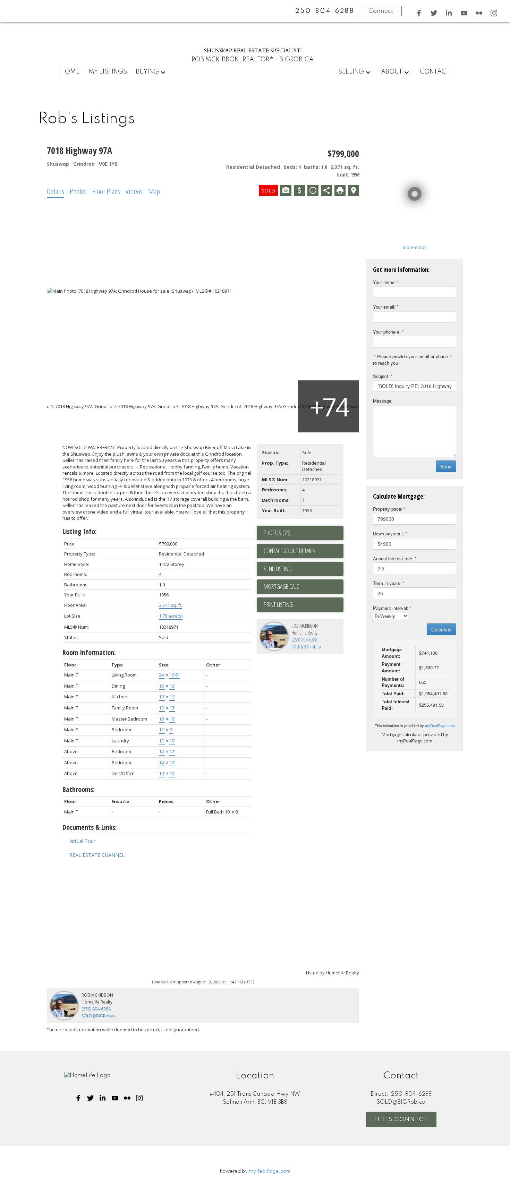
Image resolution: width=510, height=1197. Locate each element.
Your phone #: (387, 331)
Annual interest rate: (393, 558)
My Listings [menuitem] (107, 72)
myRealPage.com (440, 725)
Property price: (387, 509)
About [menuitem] (391, 72)
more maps (415, 247)
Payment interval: (390, 608)
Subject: (381, 376)
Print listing (278, 604)
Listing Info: (79, 531)
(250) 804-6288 (304, 639)
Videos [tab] (134, 191)
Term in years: (387, 583)
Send (446, 466)
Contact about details (289, 550)
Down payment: (388, 533)
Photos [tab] (78, 191)
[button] (419, 13)
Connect (380, 11)
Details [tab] (55, 191)
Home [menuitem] (69, 72)
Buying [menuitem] (147, 72)
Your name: (384, 282)
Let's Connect (401, 1119)
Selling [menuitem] (351, 72)
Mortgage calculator (303, 586)
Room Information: (89, 652)
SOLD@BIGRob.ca (306, 646)
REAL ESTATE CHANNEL (97, 855)
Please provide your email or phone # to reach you (412, 359)
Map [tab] (154, 191)
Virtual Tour (82, 841)
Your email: (384, 306)
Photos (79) (277, 532)
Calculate (441, 629)
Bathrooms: (78, 789)
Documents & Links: (89, 827)
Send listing (278, 569)
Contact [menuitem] (435, 72)
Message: (383, 400)
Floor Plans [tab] (106, 191)
